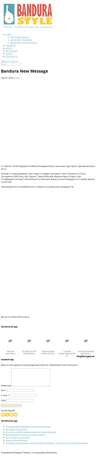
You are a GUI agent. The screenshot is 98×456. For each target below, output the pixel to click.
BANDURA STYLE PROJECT (24, 42)
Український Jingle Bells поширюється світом (28, 426)
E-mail (5, 395)
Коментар (6, 385)
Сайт (3, 400)
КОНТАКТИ (12, 56)
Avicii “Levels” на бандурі (18, 437)
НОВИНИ (11, 45)
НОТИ (9, 53)
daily (17, 77)
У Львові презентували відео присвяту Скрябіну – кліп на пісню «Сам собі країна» (47, 443)
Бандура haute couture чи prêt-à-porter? (25, 434)
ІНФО (8, 34)
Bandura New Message (17, 440)
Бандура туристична (16, 429)
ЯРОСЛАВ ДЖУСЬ (20, 37)
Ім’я (3, 390)
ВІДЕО (9, 48)
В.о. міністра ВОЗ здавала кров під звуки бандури (31, 432)
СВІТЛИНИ (11, 51)
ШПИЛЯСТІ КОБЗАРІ (21, 40)
